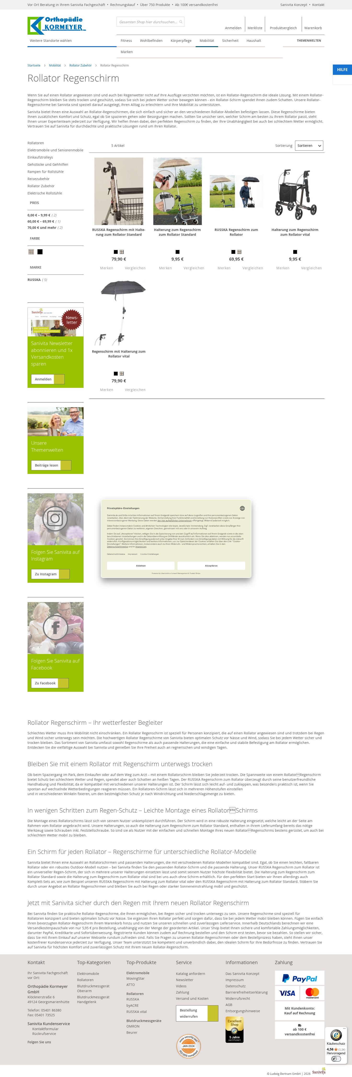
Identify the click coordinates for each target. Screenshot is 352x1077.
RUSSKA (39, 279)
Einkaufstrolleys (40, 157)
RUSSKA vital (136, 1011)
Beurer (131, 1032)
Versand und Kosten (192, 998)
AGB (229, 1004)
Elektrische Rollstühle (45, 193)
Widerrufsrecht (238, 998)
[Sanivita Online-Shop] (72, 26)
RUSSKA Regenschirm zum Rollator (236, 232)
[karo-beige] (31, 251)
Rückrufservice (44, 1033)
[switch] (336, 1059)
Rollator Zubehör (80, 65)
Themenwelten (309, 40)
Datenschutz (236, 986)
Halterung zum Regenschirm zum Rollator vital (295, 232)
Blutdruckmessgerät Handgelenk (93, 999)
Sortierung (283, 145)
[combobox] (150, 22)
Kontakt (318, 4)
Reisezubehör (39, 178)
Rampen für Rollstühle (46, 171)
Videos (181, 986)
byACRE (132, 1005)
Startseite (34, 65)
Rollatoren (36, 143)
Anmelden (43, 379)
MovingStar (135, 978)
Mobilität (55, 65)
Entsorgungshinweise (243, 1011)
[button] (102, 268)
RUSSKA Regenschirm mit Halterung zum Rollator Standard (118, 232)
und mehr (46, 227)
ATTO (130, 984)
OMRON (133, 1026)
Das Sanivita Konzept (242, 973)
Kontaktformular (45, 1029)
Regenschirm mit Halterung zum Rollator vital (119, 353)
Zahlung (182, 992)
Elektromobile (88, 973)
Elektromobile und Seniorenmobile (55, 150)
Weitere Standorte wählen (51, 40)
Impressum (235, 980)
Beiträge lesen (46, 465)
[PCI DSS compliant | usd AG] (188, 1046)
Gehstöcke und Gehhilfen (48, 164)
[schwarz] (40, 251)
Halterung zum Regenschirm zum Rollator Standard (177, 232)
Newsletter (184, 980)
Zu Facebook (45, 683)
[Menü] (344, 1030)
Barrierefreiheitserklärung (247, 992)
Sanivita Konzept (293, 4)
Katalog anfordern (190, 973)
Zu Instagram (46, 574)
